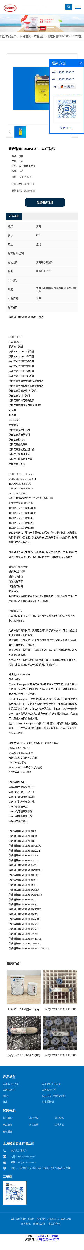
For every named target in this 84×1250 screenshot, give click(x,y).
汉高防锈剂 (9, 1090)
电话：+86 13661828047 (23, 1156)
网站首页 (25, 36)
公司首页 (7, 1118)
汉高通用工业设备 (51, 1084)
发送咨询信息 (45, 202)
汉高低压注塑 (49, 1090)
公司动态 (59, 1118)
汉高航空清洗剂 (11, 1084)
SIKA (6, 1096)
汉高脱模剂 (48, 1101)
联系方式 (59, 1124)
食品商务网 (54, 1223)
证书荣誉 (33, 1124)
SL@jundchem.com (27, 1162)
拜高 (5, 1101)
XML (68, 1219)
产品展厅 (39, 36)
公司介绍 (33, 1118)
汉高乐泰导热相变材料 (53, 1096)
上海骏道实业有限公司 (22, 1219)
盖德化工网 (39, 1223)
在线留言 (7, 1131)
